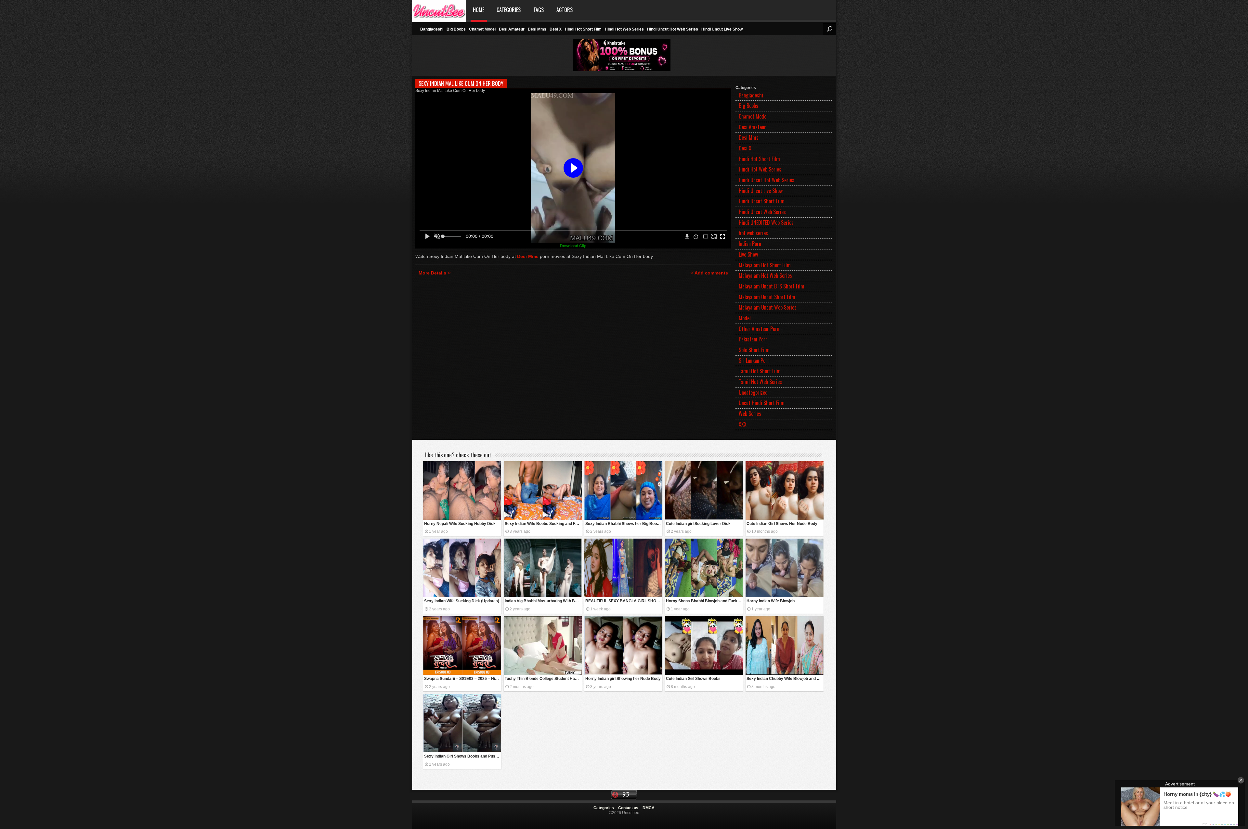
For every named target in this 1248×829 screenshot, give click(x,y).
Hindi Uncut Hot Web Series (672, 29)
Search (829, 29)
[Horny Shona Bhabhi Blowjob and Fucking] (704, 568)
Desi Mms (537, 29)
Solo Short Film (754, 350)
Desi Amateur (512, 29)
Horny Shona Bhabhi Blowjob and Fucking (704, 601)
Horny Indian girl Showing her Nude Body (623, 678)
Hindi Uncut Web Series (762, 212)
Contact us (628, 808)
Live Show (748, 254)
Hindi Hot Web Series (624, 29)
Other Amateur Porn (759, 329)
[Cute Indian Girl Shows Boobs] (704, 645)
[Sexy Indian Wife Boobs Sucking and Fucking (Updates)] (543, 490)
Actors (564, 10)
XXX (743, 424)
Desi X (556, 29)
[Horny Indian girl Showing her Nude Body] (623, 645)
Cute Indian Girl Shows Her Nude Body (782, 523)
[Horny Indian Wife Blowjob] (785, 568)
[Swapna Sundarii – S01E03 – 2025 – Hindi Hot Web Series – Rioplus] (462, 645)
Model (745, 318)
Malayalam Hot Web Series (765, 275)
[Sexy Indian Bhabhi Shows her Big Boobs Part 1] (623, 490)
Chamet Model (482, 29)
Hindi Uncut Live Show (722, 29)
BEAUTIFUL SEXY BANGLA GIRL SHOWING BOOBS (623, 601)
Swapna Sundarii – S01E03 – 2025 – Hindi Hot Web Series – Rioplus (462, 678)
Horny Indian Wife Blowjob (771, 601)
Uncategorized (753, 392)
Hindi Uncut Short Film (762, 201)
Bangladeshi (431, 29)
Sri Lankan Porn (754, 360)
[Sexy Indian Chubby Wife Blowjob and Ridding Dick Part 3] (785, 645)
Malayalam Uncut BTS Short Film (771, 286)
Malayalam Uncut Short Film (767, 297)
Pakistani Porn (753, 339)
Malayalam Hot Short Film (765, 265)
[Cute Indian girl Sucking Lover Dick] (704, 490)
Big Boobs (456, 29)
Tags (538, 10)
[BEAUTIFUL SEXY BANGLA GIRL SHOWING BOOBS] (623, 568)
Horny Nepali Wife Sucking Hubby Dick (460, 523)
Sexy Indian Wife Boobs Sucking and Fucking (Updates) (543, 523)
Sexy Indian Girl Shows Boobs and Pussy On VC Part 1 (462, 756)
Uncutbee (439, 10)
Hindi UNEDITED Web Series (766, 222)
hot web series (753, 233)
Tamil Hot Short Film (760, 371)
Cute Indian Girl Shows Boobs (693, 678)
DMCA (649, 808)
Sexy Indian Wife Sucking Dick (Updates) (461, 601)
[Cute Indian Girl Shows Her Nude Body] (785, 490)
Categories (509, 10)
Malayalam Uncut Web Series (768, 307)
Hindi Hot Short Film (583, 29)
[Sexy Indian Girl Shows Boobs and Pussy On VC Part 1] (462, 723)
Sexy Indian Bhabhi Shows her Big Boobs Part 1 (623, 523)
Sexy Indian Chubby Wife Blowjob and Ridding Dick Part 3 (785, 678)
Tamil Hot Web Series (760, 382)
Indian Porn (750, 244)
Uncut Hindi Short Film (762, 403)
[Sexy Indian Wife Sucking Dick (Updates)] (462, 568)
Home (478, 10)
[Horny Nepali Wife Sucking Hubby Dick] (462, 490)
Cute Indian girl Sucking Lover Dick (698, 523)
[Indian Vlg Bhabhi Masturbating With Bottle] (543, 568)
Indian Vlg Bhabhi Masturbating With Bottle (543, 601)
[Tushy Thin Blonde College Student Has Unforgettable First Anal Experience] (543, 645)
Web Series (750, 413)
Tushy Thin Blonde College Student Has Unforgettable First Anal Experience (543, 678)
